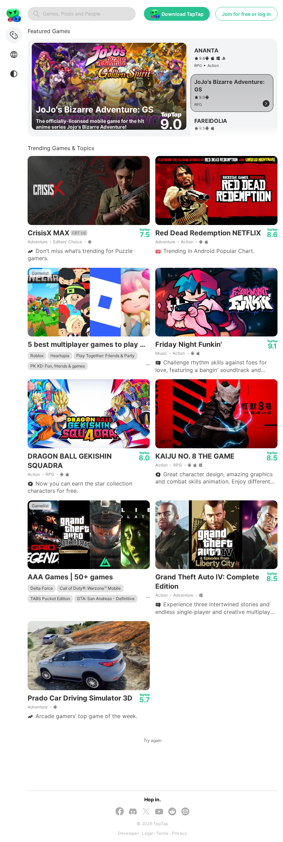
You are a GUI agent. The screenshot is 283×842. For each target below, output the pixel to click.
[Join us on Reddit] (172, 812)
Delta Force (41, 588)
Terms (162, 833)
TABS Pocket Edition (50, 598)
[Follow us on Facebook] (120, 812)
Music (161, 353)
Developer (128, 833)
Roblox (36, 355)
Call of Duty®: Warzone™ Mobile (90, 588)
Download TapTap (183, 14)
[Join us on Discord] (133, 812)
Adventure (38, 241)
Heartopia (59, 355)
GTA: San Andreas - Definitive (106, 598)
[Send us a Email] (185, 812)
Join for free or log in (246, 14)
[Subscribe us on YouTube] (159, 812)
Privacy (179, 833)
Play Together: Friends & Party (105, 355)
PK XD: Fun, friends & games (57, 366)
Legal (147, 833)
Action (187, 241)
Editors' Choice (67, 241)
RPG (50, 474)
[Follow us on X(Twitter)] (146, 812)
